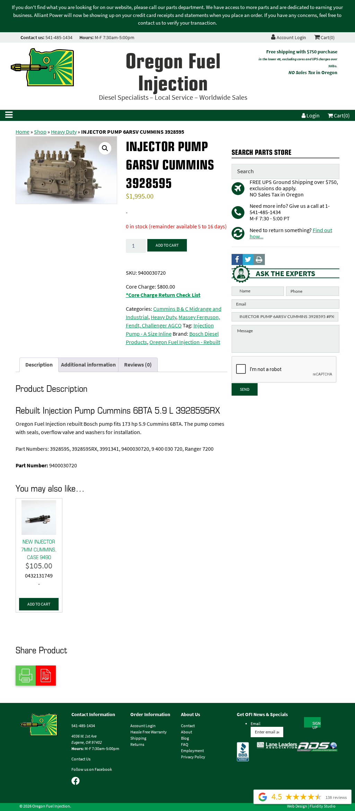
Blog (185, 738)
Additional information (88, 364)
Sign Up (316, 724)
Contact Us (80, 759)
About (186, 732)
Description (39, 364)
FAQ (184, 744)
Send (244, 389)
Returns (137, 744)
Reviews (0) (138, 364)
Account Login (291, 37)
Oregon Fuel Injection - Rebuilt (184, 342)
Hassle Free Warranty (148, 732)
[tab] (39, 365)
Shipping (138, 738)
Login (312, 115)
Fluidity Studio (323, 806)
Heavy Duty (64, 131)
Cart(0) (327, 37)
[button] (105, 148)
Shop (40, 131)
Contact (188, 726)
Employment (192, 750)
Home (22, 131)
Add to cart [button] (38, 604)
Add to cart (167, 245)
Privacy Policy (193, 757)
